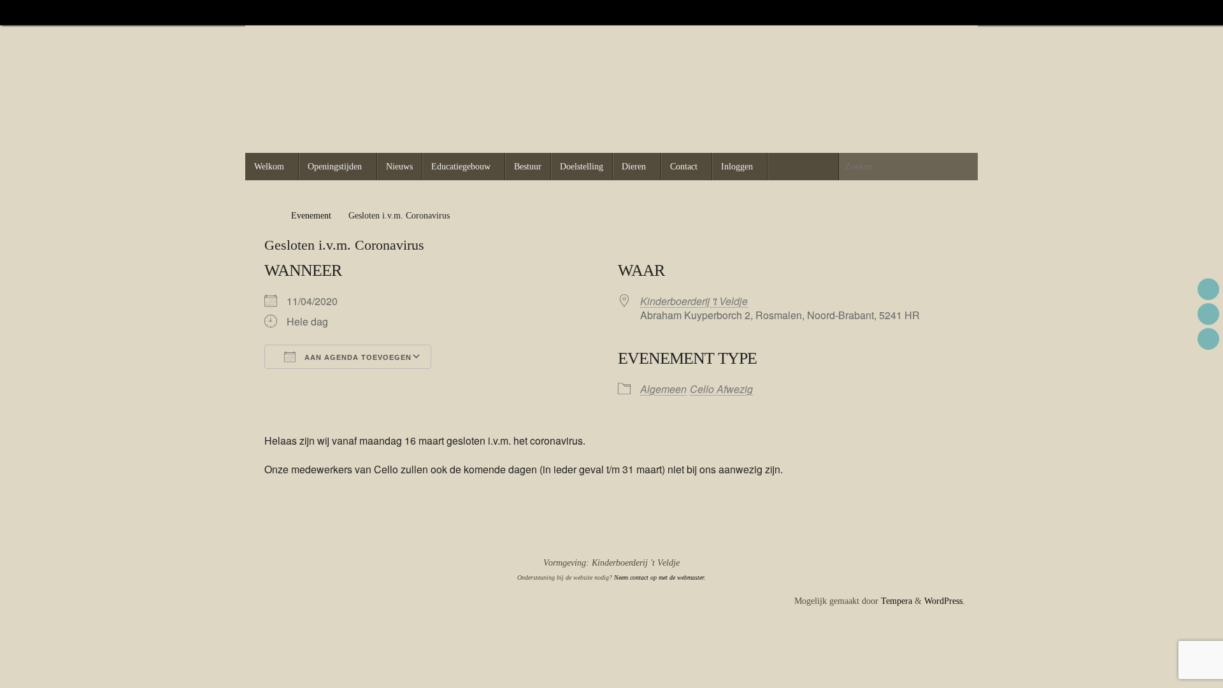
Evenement (311, 215)
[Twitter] (945, 12)
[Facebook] (927, 12)
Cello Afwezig (721, 389)
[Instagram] (962, 12)
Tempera (896, 601)
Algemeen (663, 389)
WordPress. (944, 601)
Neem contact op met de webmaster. (660, 577)
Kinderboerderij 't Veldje (694, 301)
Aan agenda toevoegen (356, 357)
